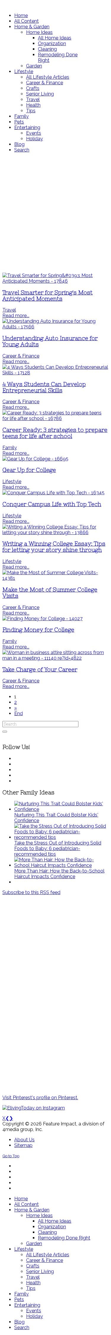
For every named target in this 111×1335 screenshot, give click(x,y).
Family (9, 447)
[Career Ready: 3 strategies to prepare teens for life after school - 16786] (55, 418)
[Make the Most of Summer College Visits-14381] (55, 578)
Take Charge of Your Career (39, 669)
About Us (24, 1140)
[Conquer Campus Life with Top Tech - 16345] (53, 493)
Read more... (15, 315)
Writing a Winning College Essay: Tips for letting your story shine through (53, 547)
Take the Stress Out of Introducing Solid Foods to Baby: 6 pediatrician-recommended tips (57, 848)
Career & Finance (20, 356)
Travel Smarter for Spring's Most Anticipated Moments (47, 295)
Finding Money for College (38, 630)
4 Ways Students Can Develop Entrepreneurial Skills (44, 387)
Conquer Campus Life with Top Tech (51, 504)
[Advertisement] (55, 212)
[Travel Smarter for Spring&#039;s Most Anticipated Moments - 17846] (55, 281)
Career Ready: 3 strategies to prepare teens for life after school (54, 433)
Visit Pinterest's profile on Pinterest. (40, 1097)
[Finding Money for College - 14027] (42, 618)
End (18, 713)
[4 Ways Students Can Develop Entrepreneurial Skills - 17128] (55, 373)
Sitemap (23, 1145)
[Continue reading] (61, 809)
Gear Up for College (29, 470)
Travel (9, 310)
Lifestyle (11, 481)
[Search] (4, 731)
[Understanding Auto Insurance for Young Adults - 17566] (55, 327)
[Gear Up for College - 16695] (35, 459)
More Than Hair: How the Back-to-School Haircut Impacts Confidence (59, 873)
